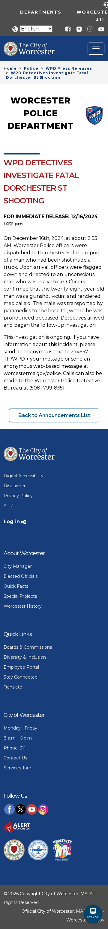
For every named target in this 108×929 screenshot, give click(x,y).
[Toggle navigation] (96, 49)
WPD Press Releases (69, 68)
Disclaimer (15, 485)
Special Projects (20, 596)
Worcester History (23, 606)
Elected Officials (21, 576)
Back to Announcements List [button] (54, 415)
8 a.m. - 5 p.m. (18, 738)
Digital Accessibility (24, 476)
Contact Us (15, 758)
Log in (12, 521)
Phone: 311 (15, 748)
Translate (13, 687)
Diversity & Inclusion (25, 657)
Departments (41, 12)
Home (10, 68)
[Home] (34, 46)
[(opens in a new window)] (77, 29)
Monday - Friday (20, 728)
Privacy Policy (18, 495)
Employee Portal (21, 667)
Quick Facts (16, 586)
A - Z (9, 505)
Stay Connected (21, 677)
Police (31, 68)
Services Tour (17, 768)
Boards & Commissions (28, 647)
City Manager (18, 566)
